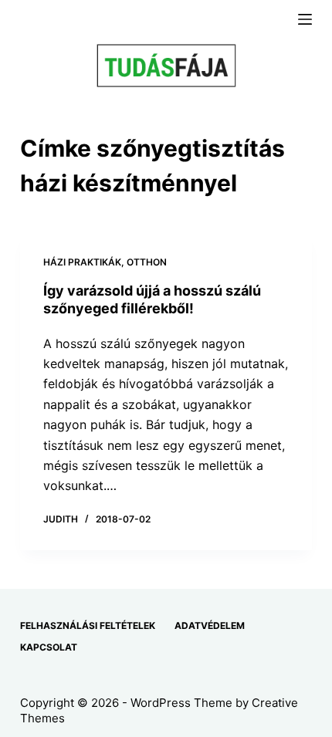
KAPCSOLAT (48, 647)
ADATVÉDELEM (209, 625)
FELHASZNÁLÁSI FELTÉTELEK (87, 625)
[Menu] (305, 19)
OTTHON (147, 262)
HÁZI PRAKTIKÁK (82, 262)
